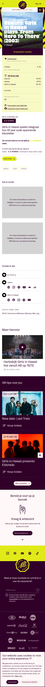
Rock (24, 169)
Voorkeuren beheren (29, 682)
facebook (15, 553)
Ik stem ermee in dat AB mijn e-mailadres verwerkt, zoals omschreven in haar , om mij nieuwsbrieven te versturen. (22, 598)
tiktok (37, 553)
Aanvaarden (12, 682)
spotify (29, 553)
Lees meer (8, 158)
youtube (22, 553)
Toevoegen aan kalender (17, 105)
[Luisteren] (40, 10)
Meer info (18, 676)
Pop (15, 169)
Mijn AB (38, 4)
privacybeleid (13, 599)
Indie (6, 169)
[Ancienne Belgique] (22, 5)
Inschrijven (37, 590)
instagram (7, 553)
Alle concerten (21, 483)
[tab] (22, 539)
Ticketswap (12, 59)
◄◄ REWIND (9, 121)
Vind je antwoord (21, 533)
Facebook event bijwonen (17, 108)
